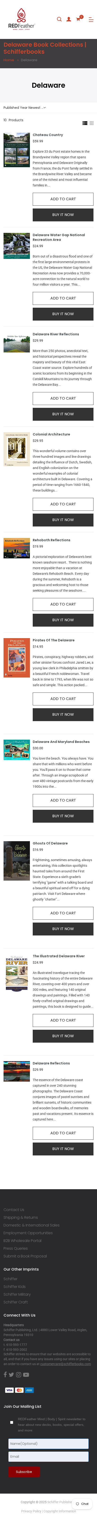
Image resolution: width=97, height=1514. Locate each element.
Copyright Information (60, 1511)
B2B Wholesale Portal (22, 1241)
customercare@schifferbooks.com (65, 1364)
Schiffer (10, 1279)
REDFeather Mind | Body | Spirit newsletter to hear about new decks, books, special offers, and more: (51, 1424)
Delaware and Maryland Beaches (61, 742)
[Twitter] (11, 1375)
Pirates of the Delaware (54, 640)
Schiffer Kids (15, 1287)
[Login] (68, 19)
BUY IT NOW (63, 214)
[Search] (59, 19)
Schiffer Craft (16, 1302)
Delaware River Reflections (56, 334)
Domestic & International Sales (32, 1225)
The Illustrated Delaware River (59, 956)
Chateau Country (48, 135)
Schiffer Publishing (61, 1502)
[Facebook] (5, 1375)
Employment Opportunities (28, 1233)
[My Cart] (78, 19)
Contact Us (14, 1210)
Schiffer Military (17, 1294)
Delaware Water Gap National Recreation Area (59, 237)
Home (9, 59)
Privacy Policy (31, 1511)
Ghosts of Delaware (50, 843)
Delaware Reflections (51, 1063)
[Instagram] (18, 1375)
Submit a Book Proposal (25, 1256)
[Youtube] (26, 1375)
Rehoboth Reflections (51, 540)
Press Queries (16, 1248)
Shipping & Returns (21, 1217)
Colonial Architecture (51, 434)
